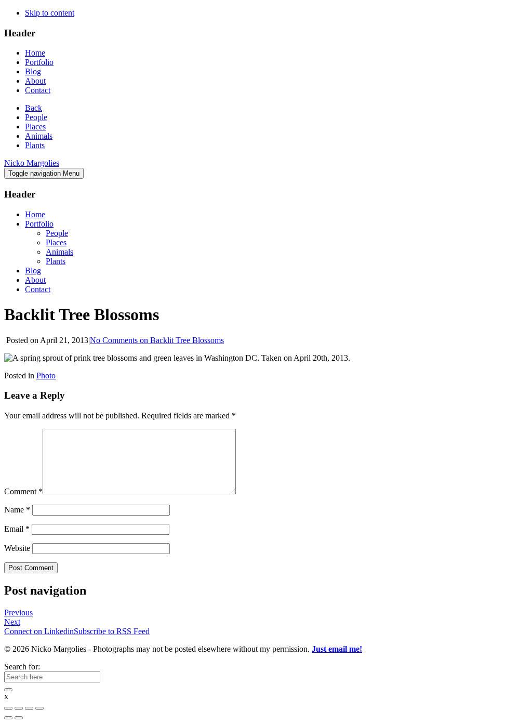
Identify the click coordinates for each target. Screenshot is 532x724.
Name (17, 509)
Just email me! (337, 648)
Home (35, 52)
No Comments (157, 340)
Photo (46, 375)
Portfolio (39, 62)
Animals (38, 135)
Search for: (22, 666)
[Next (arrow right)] (19, 717)
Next (12, 621)
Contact (37, 90)
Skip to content (49, 12)
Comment (23, 491)
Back (33, 107)
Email (17, 528)
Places (35, 126)
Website (17, 548)
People (36, 117)
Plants (35, 145)
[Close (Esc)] (8, 708)
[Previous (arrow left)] (8, 717)
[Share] (19, 708)
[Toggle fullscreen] (29, 708)
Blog (33, 71)
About (35, 80)
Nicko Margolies (31, 163)
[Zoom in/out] (39, 708)
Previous (18, 612)
